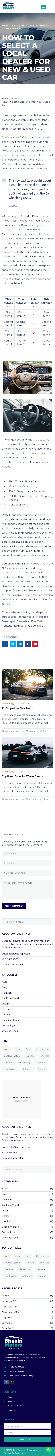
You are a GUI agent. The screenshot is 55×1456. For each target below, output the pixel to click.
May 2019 (7, 1317)
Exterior (6, 1009)
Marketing (24, 1062)
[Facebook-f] (6, 1382)
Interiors (8, 1062)
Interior (6, 1014)
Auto (5, 26)
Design (5, 1003)
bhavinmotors (41, 26)
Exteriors (44, 1056)
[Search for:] (27, 921)
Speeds (42, 1069)
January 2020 (9, 1306)
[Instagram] (11, 1382)
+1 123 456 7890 (10, 959)
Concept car (42, 1049)
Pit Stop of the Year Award (17, 708)
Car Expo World (10, 998)
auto (6, 1049)
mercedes (41, 1062)
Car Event (7, 993)
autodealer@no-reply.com (16, 954)
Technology (8, 703)
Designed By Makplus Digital (15, 1453)
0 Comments (11, 731)
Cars (28, 1049)
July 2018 (7, 1323)
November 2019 (10, 1312)
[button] (43, 7)
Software (27, 1069)
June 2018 (7, 1328)
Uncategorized (10, 1031)
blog (17, 1049)
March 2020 (8, 1295)
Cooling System (12, 1056)
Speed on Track (10, 1020)
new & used (10, 637)
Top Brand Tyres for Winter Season (23, 776)
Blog (4, 987)
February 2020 (10, 1301)
